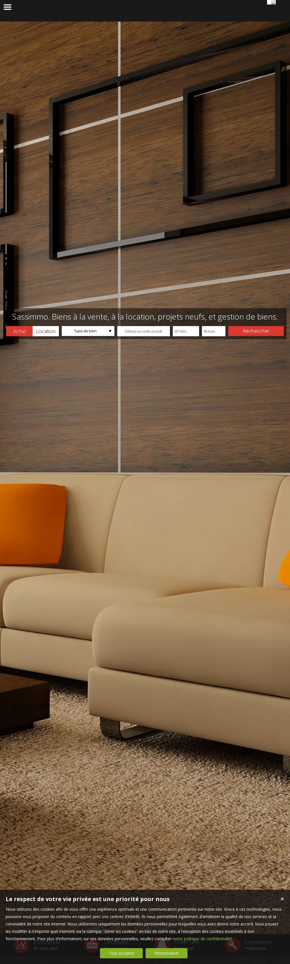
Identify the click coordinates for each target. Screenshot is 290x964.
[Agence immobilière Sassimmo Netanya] (273, 2)
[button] (19, 331)
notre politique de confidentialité (202, 938)
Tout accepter (121, 953)
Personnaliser (166, 953)
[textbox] (143, 331)
